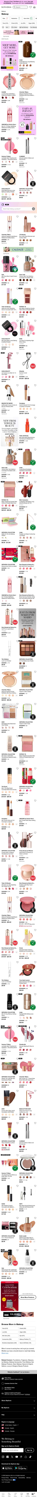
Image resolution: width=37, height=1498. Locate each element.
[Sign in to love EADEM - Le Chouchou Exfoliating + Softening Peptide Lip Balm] (17, 74)
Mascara (30, 1360)
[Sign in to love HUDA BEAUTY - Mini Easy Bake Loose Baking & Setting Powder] (17, 321)
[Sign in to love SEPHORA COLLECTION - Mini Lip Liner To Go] (35, 171)
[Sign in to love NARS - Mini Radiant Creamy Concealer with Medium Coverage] (17, 1186)
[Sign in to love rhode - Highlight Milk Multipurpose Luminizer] (35, 994)
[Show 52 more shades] (16, 792)
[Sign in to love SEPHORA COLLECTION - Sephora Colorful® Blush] (35, 897)
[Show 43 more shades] (34, 280)
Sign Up (29, 1450)
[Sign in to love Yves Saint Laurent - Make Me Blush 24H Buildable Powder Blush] (35, 962)
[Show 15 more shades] (16, 952)
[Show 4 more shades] (34, 473)
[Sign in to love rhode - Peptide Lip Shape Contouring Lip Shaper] (35, 514)
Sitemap (28, 1477)
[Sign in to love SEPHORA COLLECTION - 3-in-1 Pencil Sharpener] (17, 1218)
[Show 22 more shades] (16, 1209)
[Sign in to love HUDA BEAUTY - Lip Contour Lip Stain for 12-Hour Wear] (17, 353)
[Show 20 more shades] (16, 312)
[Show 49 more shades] (34, 1241)
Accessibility (21, 1477)
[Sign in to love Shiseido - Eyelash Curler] (35, 353)
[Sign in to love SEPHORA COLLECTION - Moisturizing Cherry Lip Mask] (17, 546)
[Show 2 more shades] (16, 889)
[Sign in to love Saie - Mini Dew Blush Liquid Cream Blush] (17, 256)
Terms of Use (13, 1477)
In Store (15, 27)
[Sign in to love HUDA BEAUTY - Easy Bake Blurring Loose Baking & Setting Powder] (17, 171)
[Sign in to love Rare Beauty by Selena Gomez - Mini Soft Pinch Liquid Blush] (35, 546)
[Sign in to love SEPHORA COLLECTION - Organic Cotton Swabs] (35, 672)
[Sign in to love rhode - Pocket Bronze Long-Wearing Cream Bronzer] (35, 42)
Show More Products (27, 1297)
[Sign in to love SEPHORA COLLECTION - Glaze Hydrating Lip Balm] (17, 1123)
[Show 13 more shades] (16, 505)
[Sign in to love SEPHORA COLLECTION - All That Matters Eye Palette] (35, 641)
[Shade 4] (30, 65)
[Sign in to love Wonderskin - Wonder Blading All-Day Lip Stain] (35, 1026)
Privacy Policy (5, 1477)
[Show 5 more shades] (34, 986)
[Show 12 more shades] (16, 194)
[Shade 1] (20, 65)
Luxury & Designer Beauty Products (17, 1366)
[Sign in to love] (35, 74)
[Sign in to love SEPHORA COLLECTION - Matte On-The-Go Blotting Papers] (17, 514)
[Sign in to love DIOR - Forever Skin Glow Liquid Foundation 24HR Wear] (17, 1091)
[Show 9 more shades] (16, 856)
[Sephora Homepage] (6, 7)
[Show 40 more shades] (34, 953)
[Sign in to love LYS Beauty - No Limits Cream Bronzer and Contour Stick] (35, 216)
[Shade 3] (27, 65)
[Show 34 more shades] (16, 1114)
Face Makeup (26, 1362)
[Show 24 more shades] (16, 824)
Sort (7, 27)
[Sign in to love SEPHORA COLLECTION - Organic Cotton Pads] (35, 704)
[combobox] (20, 7)
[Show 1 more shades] (34, 568)
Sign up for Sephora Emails (10, 1446)
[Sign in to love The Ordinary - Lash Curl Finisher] (17, 962)
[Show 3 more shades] (16, 162)
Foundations (16, 1360)
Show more (5, 1353)
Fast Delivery (24, 27)
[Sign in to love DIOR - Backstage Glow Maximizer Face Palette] (17, 704)
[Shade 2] (23, 65)
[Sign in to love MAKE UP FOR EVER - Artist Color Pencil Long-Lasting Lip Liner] (35, 1091)
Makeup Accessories (15, 1362)
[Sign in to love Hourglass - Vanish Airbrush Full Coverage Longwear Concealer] (35, 385)
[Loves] (30, 7)
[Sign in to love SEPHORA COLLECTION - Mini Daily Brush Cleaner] (35, 1250)
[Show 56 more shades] (34, 409)
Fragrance (24, 1360)
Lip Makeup (5, 1362)
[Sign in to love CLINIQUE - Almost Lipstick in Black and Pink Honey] (35, 1123)
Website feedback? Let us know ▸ (18, 1372)
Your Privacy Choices (7, 1480)
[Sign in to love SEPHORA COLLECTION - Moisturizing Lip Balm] (35, 768)
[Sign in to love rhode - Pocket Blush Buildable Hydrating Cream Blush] (35, 449)
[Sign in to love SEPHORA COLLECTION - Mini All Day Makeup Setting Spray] (17, 994)
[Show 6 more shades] (34, 538)
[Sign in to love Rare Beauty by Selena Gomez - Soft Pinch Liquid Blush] (17, 930)
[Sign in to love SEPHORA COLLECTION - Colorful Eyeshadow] (35, 1155)
